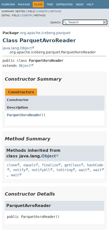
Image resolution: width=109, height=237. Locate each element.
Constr (42, 11)
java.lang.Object (17, 48)
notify (19, 170)
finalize (50, 165)
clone (12, 165)
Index (80, 4)
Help (90, 4)
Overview (8, 4)
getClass (72, 165)
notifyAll (41, 170)
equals (29, 165)
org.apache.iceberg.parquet (45, 33)
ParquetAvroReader (24, 115)
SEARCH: (55, 22)
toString (64, 170)
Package (24, 4)
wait (83, 170)
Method (55, 11)
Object (25, 66)
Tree (50, 4)
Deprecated (64, 4)
